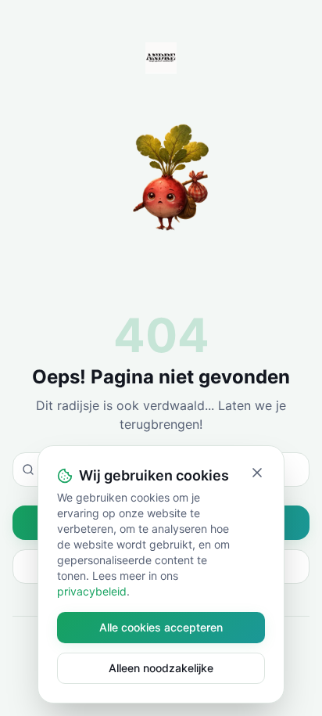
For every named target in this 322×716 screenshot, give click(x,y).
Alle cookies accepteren (161, 627)
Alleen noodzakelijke (161, 668)
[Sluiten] (257, 472)
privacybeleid (92, 591)
